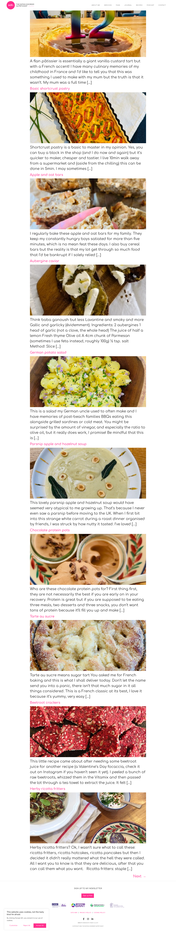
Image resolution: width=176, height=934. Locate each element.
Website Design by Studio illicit (88, 922)
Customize (13, 925)
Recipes (139, 5)
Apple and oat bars (46, 175)
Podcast (150, 5)
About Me (96, 5)
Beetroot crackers (45, 702)
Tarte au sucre (42, 616)
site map (74, 912)
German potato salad (48, 352)
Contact (162, 5)
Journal (128, 5)
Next (139, 876)
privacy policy (85, 912)
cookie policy (99, 912)
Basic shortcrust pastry (50, 88)
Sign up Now (87, 895)
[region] (26, 919)
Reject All (26, 925)
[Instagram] (88, 919)
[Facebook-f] (84, 919)
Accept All (40, 925)
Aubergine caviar (44, 261)
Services (108, 5)
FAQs (118, 5)
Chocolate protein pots (50, 530)
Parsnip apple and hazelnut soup (58, 444)
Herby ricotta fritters (47, 789)
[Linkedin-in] (92, 919)
